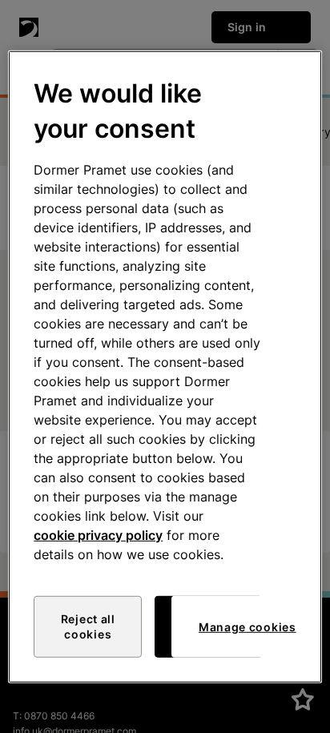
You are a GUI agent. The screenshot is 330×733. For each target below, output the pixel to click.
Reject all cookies (88, 627)
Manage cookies (247, 627)
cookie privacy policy (98, 535)
